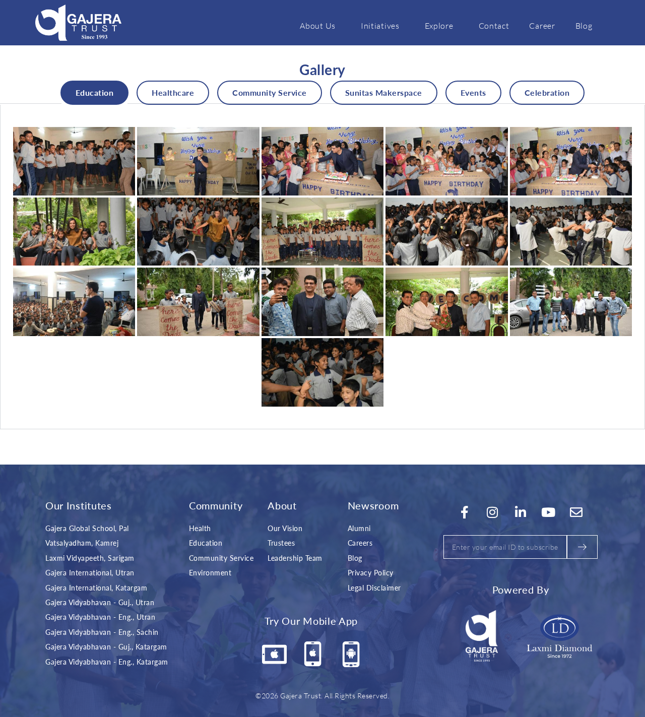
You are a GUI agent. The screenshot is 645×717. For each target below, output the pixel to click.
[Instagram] (492, 512)
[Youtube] (548, 512)
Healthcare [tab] (173, 92)
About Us (318, 26)
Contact (494, 26)
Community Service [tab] (269, 92)
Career (542, 26)
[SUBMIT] (582, 547)
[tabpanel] (322, 267)
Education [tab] (95, 92)
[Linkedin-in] (520, 512)
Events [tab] (473, 92)
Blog (584, 26)
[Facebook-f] (464, 512)
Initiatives (380, 26)
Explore (439, 26)
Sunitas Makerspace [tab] (383, 92)
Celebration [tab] (547, 92)
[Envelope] (576, 512)
